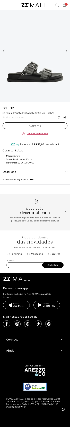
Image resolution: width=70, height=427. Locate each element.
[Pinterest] (27, 323)
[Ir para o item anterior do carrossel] (3, 51)
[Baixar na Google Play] (46, 305)
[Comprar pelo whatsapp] (63, 409)
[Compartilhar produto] (65, 117)
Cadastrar (52, 265)
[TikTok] (38, 323)
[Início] (34, 5)
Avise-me (35, 125)
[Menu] (5, 5)
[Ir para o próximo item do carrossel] (66, 51)
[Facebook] (6, 323)
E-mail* (10, 260)
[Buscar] (57, 5)
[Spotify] (48, 323)
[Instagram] (17, 323)
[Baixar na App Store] (16, 305)
